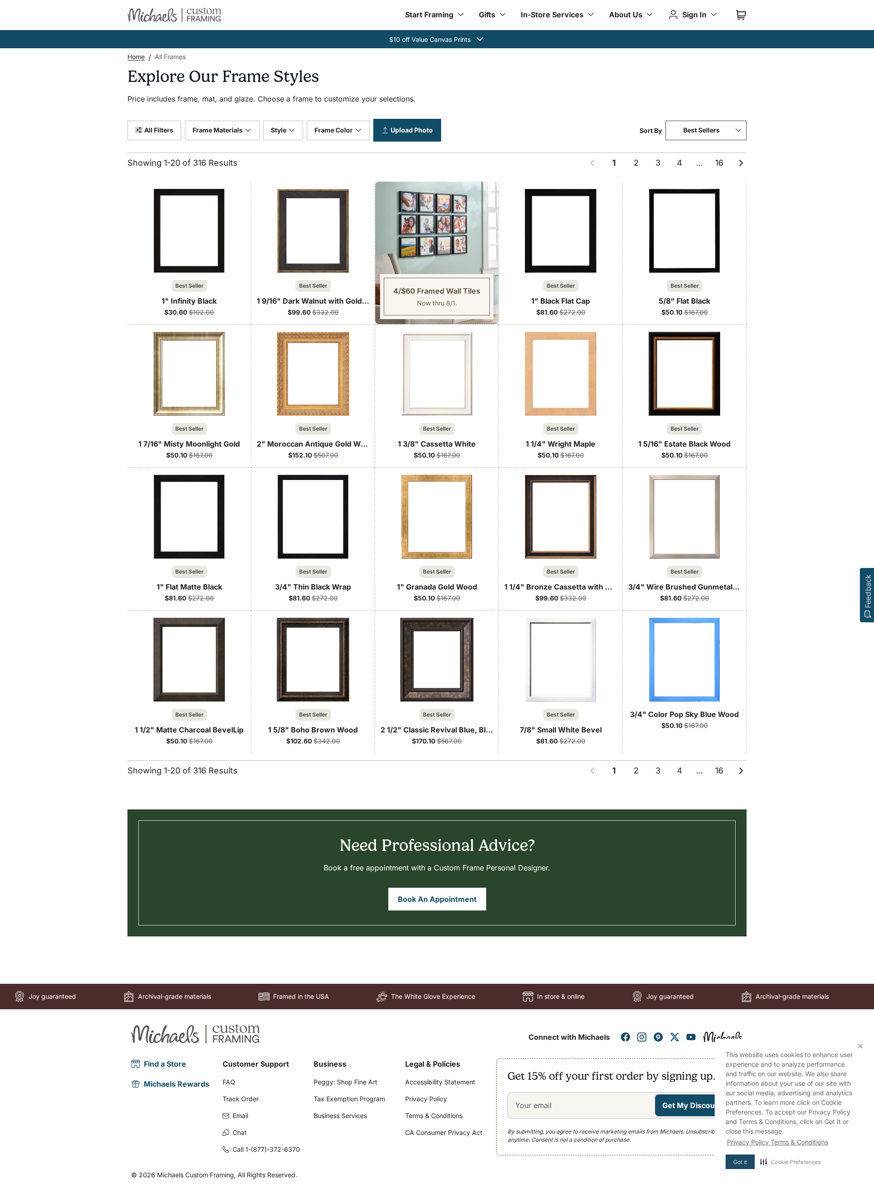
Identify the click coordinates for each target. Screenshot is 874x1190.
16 (719, 163)
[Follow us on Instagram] (641, 1037)
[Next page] (741, 163)
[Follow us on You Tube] (691, 1037)
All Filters (158, 130)
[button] (790, 1161)
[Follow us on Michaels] (723, 1037)
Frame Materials (218, 130)
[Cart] (741, 15)
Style (278, 130)
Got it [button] (740, 1162)
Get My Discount (692, 1105)
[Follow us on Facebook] (625, 1037)
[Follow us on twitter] (674, 1037)
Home (136, 57)
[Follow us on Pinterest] (658, 1037)
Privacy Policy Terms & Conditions (777, 1142)
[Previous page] (592, 163)
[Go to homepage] (174, 15)
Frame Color (334, 130)
